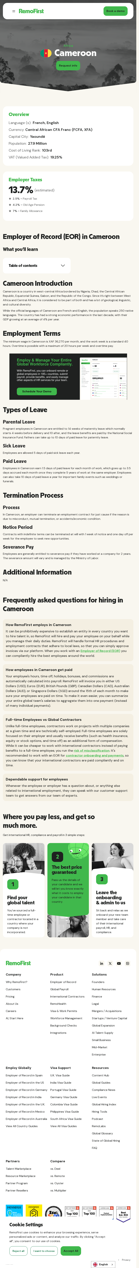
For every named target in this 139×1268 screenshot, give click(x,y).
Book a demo (115, 11)
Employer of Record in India (23, 1097)
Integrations (58, 1033)
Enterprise (99, 1054)
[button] (14, 11)
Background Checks (63, 1025)
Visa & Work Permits (63, 1011)
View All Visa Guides (63, 1126)
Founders (98, 982)
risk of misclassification (91, 750)
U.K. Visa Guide (60, 1075)
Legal (95, 1004)
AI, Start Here (14, 1018)
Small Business (101, 1040)
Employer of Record (63, 982)
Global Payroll (59, 989)
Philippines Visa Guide (64, 1112)
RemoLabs (99, 1126)
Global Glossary (102, 1133)
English (103, 1264)
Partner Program (17, 1183)
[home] (31, 11)
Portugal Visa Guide (63, 1090)
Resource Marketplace (20, 1176)
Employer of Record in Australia (26, 1119)
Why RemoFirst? (16, 982)
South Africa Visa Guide (66, 1119)
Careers (11, 1011)
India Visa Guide (60, 1083)
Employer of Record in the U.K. (25, 1104)
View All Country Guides (22, 1126)
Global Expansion (103, 1025)
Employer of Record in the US (25, 1083)
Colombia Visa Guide (64, 1104)
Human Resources (104, 989)
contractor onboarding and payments (95, 755)
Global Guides (101, 1083)
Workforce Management (66, 1018)
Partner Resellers (17, 1190)
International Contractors (67, 996)
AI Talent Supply (102, 1033)
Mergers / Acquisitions (107, 1011)
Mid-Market (99, 1047)
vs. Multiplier (58, 1190)
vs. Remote (57, 1176)
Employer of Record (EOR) (100, 651)
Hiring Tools (99, 1112)
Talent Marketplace (18, 1169)
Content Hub (100, 1075)
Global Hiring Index (104, 1104)
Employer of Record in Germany (26, 1090)
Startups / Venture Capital (109, 1018)
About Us (12, 1004)
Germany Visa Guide (63, 1097)
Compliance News (103, 1090)
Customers (13, 989)
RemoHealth (58, 1004)
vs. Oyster (57, 1183)
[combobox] (103, 1264)
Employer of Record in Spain (24, 1075)
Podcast (97, 1119)
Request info (68, 65)
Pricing (10, 996)
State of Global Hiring (106, 1141)
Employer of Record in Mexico (25, 1112)
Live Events (99, 1097)
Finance (97, 996)
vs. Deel (55, 1169)
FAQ (94, 1148)
